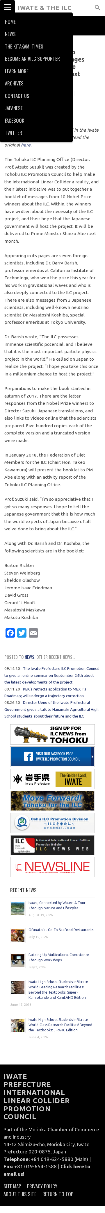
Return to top (57, 1194)
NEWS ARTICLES (19, 42)
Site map (12, 1186)
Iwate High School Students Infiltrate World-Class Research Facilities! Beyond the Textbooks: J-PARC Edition (60, 1025)
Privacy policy (42, 1186)
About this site (19, 1194)
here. (26, 144)
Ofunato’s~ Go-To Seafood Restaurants (61, 930)
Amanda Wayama (53, 93)
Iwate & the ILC (45, 7)
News (29, 657)
